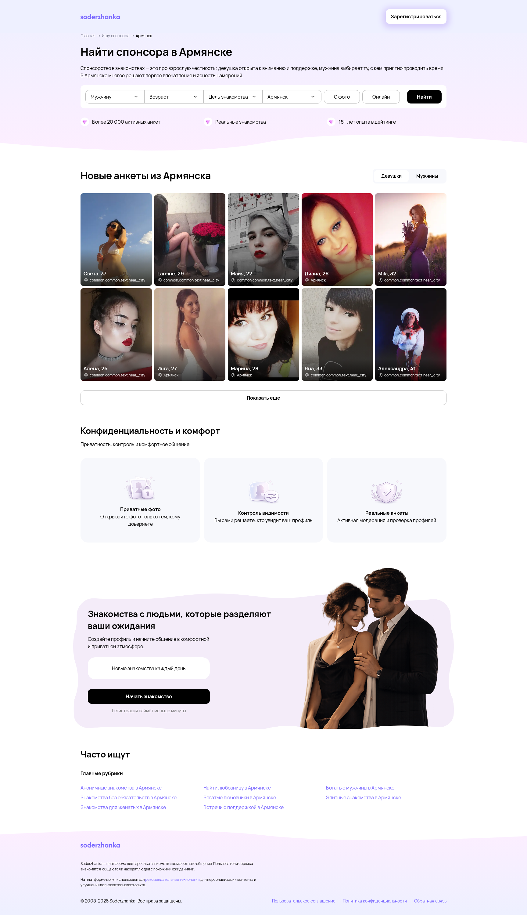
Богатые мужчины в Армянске (360, 787)
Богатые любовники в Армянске (239, 797)
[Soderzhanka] (100, 16)
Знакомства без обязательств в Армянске (129, 797)
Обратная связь (430, 901)
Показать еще (263, 397)
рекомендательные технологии (172, 879)
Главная (88, 35)
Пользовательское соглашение (303, 901)
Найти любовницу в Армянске (237, 787)
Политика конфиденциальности (375, 901)
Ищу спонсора (115, 35)
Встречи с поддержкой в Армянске (243, 807)
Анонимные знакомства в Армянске (121, 787)
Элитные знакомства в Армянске (363, 797)
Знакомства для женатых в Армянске (123, 807)
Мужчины (427, 176)
